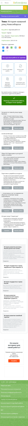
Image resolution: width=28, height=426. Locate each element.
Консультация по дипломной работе (12, 406)
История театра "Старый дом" (10, 216)
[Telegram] (16, 47)
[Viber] (7, 47)
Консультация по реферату (9, 413)
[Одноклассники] (20, 47)
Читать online (18, 128)
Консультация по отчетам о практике (13, 417)
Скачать (9, 37)
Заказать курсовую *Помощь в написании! (7, 84)
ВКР (2, 410)
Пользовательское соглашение (11, 389)
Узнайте (14, 361)
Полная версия (5, 396)
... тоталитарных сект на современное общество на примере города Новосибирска (12, 194)
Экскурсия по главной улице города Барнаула (12, 113)
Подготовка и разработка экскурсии (12, 173)
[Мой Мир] (3, 51)
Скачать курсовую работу (7, 70)
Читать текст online (20, 70)
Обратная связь (6, 385)
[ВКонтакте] (3, 47)
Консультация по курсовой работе (12, 403)
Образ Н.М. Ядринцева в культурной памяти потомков (12, 154)
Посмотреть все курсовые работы (20, 83)
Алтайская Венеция (7, 133)
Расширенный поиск (6, 11)
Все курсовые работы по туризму (14, 57)
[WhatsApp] (11, 47)
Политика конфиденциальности (11, 392)
